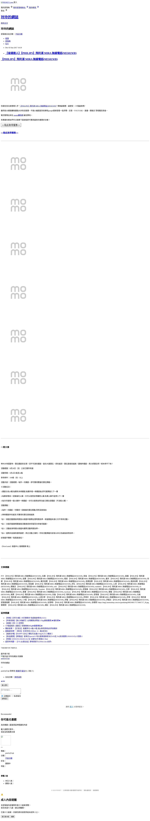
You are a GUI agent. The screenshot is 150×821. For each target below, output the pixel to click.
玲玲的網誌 (9, 17)
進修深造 (18, 677)
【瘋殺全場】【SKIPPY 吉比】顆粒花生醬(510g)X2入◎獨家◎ (29, 634)
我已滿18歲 (5, 816)
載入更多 (4, 685)
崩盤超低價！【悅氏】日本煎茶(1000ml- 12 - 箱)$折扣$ (26, 631)
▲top (3, 681)
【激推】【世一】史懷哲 (14, 623)
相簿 (7, 38)
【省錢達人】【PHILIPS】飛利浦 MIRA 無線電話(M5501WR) (41, 53)
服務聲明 (96, 790)
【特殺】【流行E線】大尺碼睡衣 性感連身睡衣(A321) (25, 618)
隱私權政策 (87, 790)
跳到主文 (4, 23)
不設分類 (18, 34)
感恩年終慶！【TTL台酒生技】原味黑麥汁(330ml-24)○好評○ (28, 642)
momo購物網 (18, 115)
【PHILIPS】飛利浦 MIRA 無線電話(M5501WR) (29, 59)
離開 (12, 816)
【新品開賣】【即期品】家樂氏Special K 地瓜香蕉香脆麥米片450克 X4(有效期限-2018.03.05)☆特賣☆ (44, 636)
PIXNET (58, 790)
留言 (23, 671)
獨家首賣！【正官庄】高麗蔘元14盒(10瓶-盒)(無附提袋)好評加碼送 (31, 628)
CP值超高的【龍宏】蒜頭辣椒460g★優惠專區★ (24, 626)
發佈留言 (4, 699)
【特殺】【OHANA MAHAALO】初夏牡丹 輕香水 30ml (26, 639)
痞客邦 (18, 671)
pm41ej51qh (5, 658)
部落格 (8, 41)
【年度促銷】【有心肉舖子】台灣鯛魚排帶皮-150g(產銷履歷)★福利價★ (33, 620)
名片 (7, 44)
